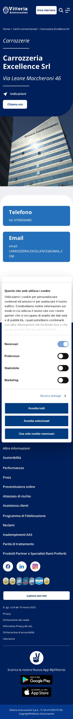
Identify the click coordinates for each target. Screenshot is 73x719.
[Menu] (67, 10)
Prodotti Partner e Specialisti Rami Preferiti (34, 553)
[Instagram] (35, 566)
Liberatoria (9, 638)
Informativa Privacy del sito (17, 626)
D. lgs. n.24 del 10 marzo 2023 (19, 607)
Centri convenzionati (25, 29)
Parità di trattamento (18, 544)
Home (6, 29)
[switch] (63, 356)
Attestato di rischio (17, 496)
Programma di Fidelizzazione (24, 516)
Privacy (7, 613)
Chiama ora (15, 104)
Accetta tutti (36, 408)
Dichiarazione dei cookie (16, 619)
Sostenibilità (12, 457)
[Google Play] (36, 679)
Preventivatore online (19, 487)
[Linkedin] (22, 566)
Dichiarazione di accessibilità (18, 632)
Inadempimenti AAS (17, 535)
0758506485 (23, 220)
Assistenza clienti (15, 505)
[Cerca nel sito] (61, 10)
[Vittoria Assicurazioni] (15, 10)
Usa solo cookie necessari (36, 433)
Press (7, 477)
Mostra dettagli (50, 395)
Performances (13, 468)
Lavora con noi (37, 596)
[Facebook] (8, 566)
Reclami (8, 525)
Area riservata (46, 10)
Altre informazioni (16, 448)
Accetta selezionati (36, 420)
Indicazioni (17, 94)
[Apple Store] (36, 692)
